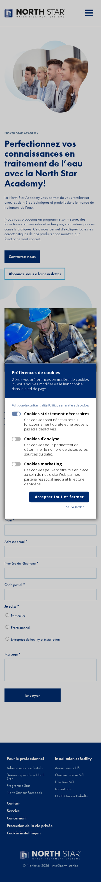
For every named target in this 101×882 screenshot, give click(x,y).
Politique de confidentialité (29, 405)
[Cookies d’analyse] (16, 439)
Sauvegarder (75, 507)
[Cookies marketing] (16, 464)
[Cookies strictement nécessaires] (16, 414)
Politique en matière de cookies (68, 405)
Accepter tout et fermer (59, 496)
